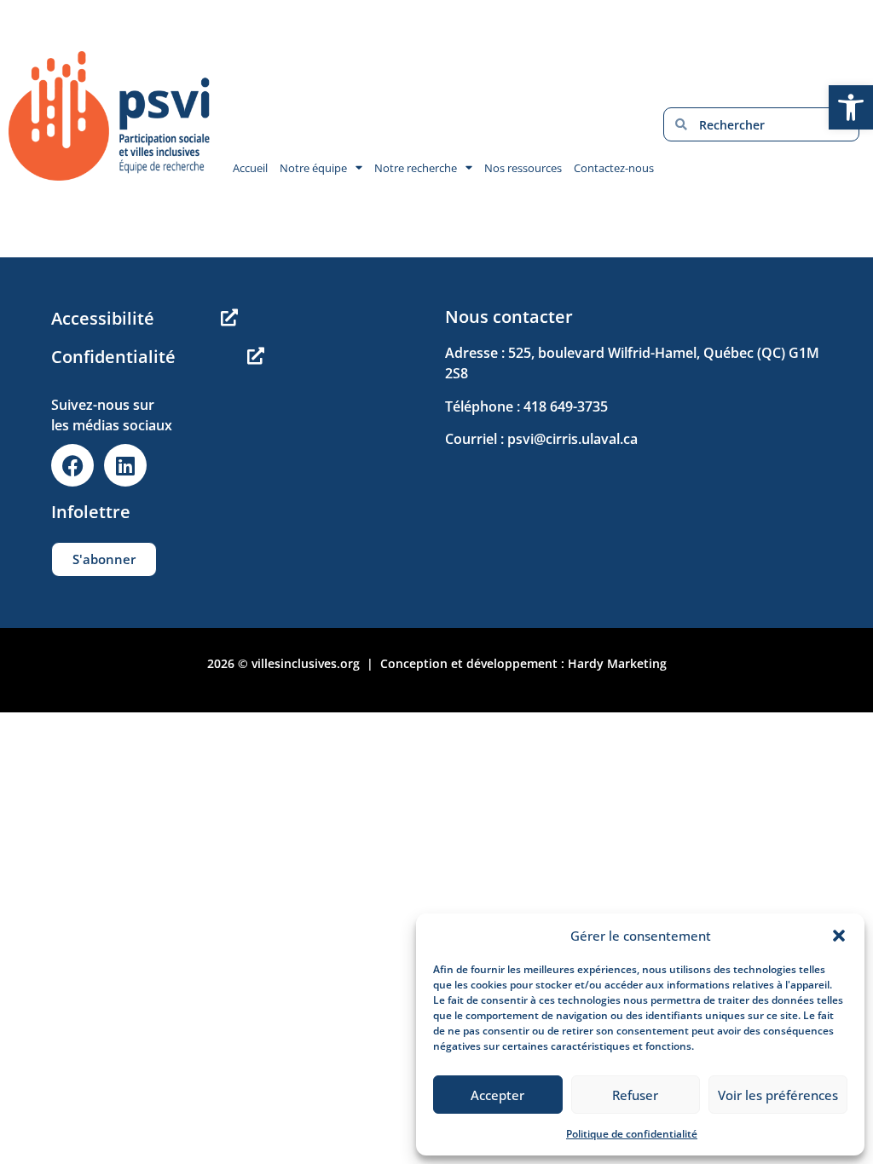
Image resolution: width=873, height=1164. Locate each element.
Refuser (635, 1094)
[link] (851, 107)
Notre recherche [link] (415, 168)
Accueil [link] (250, 168)
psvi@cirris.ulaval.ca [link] (572, 438)
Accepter (497, 1094)
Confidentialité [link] (113, 356)
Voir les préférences (778, 1094)
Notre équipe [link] (313, 168)
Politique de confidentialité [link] (631, 1134)
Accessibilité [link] (102, 318)
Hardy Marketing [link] (617, 663)
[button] (838, 935)
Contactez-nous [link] (614, 168)
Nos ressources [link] (523, 168)
